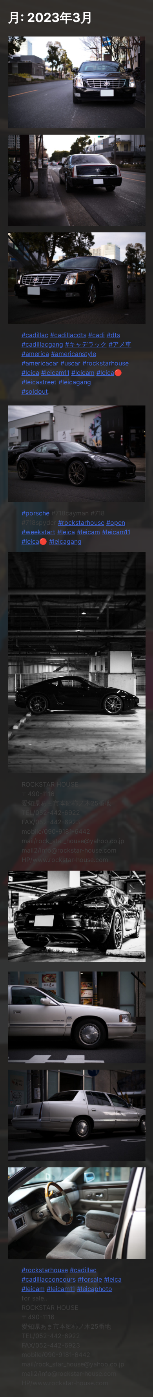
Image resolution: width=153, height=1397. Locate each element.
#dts (113, 335)
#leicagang (74, 382)
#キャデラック (86, 344)
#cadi (96, 335)
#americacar (40, 363)
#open (115, 522)
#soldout (35, 391)
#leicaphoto (94, 1289)
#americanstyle (73, 354)
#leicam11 (55, 372)
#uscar (70, 363)
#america (35, 354)
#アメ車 (120, 344)
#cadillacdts (68, 335)
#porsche (35, 513)
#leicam (83, 372)
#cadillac (35, 335)
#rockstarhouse (105, 363)
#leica (30, 372)
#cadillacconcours (49, 1279)
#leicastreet (39, 382)
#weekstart (38, 532)
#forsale (90, 1279)
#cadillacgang (42, 344)
